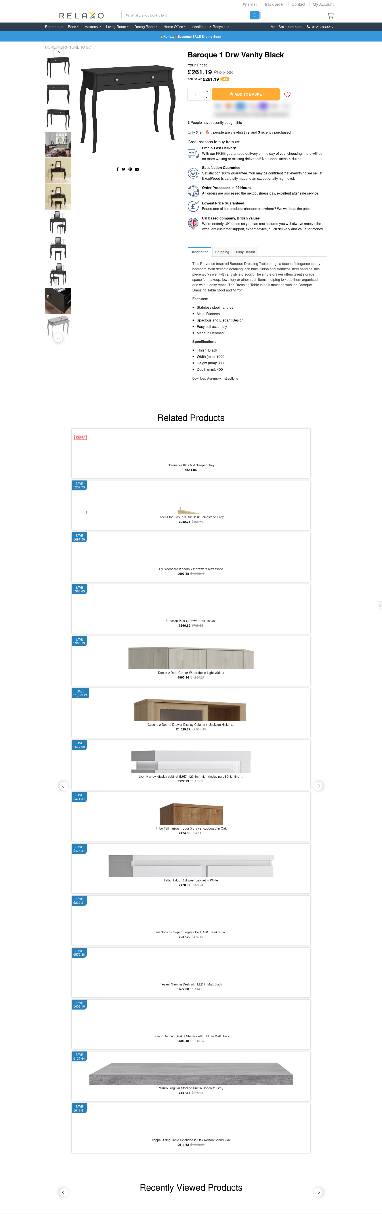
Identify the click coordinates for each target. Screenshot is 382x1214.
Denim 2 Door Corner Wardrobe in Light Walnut (191, 672)
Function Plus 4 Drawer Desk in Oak (191, 620)
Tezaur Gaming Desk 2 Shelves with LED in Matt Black (191, 1036)
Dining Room (145, 26)
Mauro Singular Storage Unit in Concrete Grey (191, 1088)
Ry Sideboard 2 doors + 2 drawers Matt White (191, 569)
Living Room (116, 26)
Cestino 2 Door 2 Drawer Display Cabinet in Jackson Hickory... (191, 724)
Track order (274, 4)
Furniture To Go (74, 47)
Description (199, 251)
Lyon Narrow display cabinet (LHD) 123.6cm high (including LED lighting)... (191, 776)
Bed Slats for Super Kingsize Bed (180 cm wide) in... (191, 932)
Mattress (91, 26)
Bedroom (52, 26)
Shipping (222, 251)
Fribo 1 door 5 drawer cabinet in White (191, 880)
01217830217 (322, 27)
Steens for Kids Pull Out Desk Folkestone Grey (191, 517)
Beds (72, 26)
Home (50, 47)
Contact (298, 4)
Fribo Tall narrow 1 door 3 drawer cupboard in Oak (191, 828)
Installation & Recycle (208, 26)
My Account (323, 4)
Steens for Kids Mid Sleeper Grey (191, 465)
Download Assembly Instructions (215, 378)
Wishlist (250, 4)
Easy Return (245, 251)
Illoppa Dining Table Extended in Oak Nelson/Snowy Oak (191, 1140)
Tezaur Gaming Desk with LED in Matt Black (191, 984)
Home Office (174, 26)
